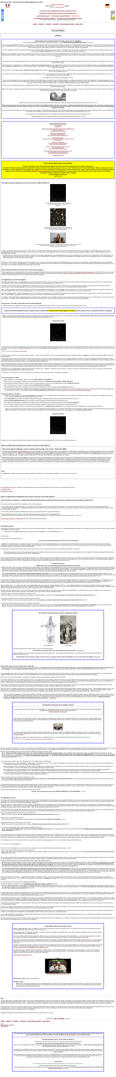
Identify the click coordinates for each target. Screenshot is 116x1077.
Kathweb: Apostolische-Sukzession (58, 711)
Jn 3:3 (62, 67)
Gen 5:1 (83, 51)
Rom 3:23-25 (50, 90)
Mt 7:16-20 (20, 734)
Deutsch (107, 7)
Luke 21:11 (91, 406)
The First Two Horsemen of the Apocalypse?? (58, 143)
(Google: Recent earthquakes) (41, 171)
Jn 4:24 (32, 53)
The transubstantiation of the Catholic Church (58, 152)
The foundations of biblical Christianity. (45, 18)
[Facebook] (3, 13)
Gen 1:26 (38, 47)
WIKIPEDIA (53, 698)
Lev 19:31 (88, 941)
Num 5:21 (73, 946)
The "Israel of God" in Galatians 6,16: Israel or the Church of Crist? (58, 11)
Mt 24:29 (41, 274)
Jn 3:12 (86, 82)
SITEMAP (48, 24)
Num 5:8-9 (32, 946)
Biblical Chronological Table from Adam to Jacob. (58, 135)
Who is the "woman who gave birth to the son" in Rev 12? (58, 146)
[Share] (3, 10)
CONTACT (41, 24)
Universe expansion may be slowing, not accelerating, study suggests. (73, 390)
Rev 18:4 (97, 656)
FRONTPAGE (4, 1026)
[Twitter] (3, 16)
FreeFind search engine (60, 7)
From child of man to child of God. (58, 134)
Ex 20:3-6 (59, 941)
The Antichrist (58, 126)
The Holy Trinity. (58, 125)
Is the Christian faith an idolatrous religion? (58, 148)
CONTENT (56, 24)
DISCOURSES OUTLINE (67, 24)
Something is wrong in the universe (85, 272)
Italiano (7, 7)
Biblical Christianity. (16, 843)
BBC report (58, 205)
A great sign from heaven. (58, 137)
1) (62, 584)
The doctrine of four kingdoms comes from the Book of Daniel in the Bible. (58, 138)
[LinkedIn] (3, 20)
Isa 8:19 (83, 941)
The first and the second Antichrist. (60, 16)
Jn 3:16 (74, 90)
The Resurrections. (58, 139)
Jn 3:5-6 (30, 66)
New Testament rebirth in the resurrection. (58, 124)
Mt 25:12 (45, 952)
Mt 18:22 (43, 581)
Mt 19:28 (48, 65)
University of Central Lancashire (19, 451)
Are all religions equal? (43, 16)
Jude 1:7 (58, 958)
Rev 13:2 (88, 363)
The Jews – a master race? (58, 130)
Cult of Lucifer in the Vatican (20, 955)
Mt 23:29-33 (80, 650)
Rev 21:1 (29, 82)
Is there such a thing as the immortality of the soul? (58, 153)
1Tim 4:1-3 (16, 942)
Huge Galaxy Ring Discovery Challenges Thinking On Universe (76, 273)
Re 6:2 (60, 402)
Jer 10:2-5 (65, 941)
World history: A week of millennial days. (58, 144)
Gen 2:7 (109, 46)
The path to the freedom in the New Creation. (69, 18)
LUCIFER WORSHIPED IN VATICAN (56, 974)
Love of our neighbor (32, 585)
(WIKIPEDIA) (35, 553)
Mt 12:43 (49, 85)
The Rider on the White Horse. (58, 142)
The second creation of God (58, 147)
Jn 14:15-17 (72, 1034)
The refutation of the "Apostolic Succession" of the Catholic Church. (58, 13)
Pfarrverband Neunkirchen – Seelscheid (11, 518)
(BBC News (105, 461)
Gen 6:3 (76, 53)
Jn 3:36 (62, 86)
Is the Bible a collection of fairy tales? (58, 131)
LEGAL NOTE (79, 24)
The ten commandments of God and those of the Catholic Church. (30, 947)
